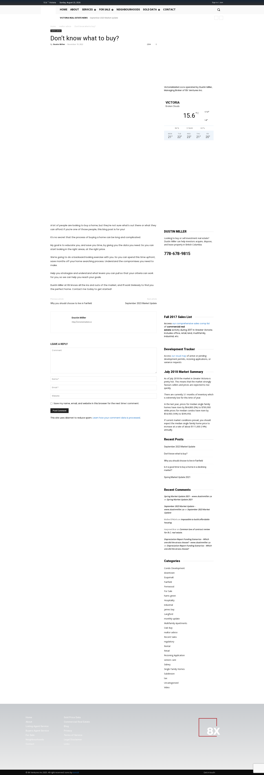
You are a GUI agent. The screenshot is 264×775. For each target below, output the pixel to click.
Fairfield (168, 581)
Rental (167, 646)
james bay (169, 609)
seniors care (170, 659)
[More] (89, 51)
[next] (221, 18)
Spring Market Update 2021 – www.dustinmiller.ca (188, 496)
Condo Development (174, 568)
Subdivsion (169, 673)
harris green (170, 595)
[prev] (216, 18)
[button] (218, 9)
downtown (169, 572)
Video (167, 687)
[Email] (82, 51)
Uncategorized (171, 682)
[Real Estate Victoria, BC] (49, 13)
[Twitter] (199, 2)
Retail (167, 650)
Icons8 (76, 772)
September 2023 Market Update (104, 18)
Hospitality (169, 600)
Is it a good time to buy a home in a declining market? (185, 468)
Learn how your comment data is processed (116, 417)
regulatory (169, 641)
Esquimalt (169, 577)
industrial (168, 604)
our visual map (179, 355)
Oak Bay (168, 627)
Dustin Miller (59, 44)
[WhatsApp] (67, 51)
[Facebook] (192, 2)
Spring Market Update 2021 (177, 477)
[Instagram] (195, 2)
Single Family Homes (174, 669)
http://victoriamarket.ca (82, 322)
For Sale (168, 591)
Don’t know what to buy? (175, 453)
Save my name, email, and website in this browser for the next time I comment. (96, 403)
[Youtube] (203, 2)
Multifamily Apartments (175, 623)
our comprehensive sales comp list (191, 323)
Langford (168, 614)
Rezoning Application (174, 655)
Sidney (167, 664)
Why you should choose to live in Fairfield (71, 303)
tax (165, 678)
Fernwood (169, 586)
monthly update (172, 618)
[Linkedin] (75, 51)
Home (53, 26)
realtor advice (65, 26)
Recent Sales (170, 636)
